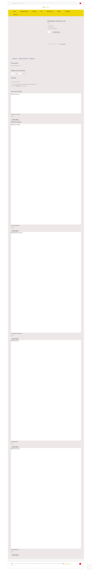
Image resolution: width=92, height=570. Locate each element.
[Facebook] (80, 3)
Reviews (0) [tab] (32, 58)
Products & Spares (24, 11)
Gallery (59, 11)
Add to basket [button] (15, 119)
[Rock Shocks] (46, 7)
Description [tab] (14, 58)
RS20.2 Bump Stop (15, 549)
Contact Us (15, 14)
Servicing (34, 11)
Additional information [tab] (23, 58)
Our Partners (67, 11)
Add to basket (56, 32)
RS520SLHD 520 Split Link (16, 333)
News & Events (50, 11)
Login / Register (14, 3)
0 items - (21, 3)
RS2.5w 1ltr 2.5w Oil (15, 114)
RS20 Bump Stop (14, 441)
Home (14, 11)
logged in (18, 85)
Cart (41, 11)
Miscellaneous (63, 44)
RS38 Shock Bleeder (15, 225)
